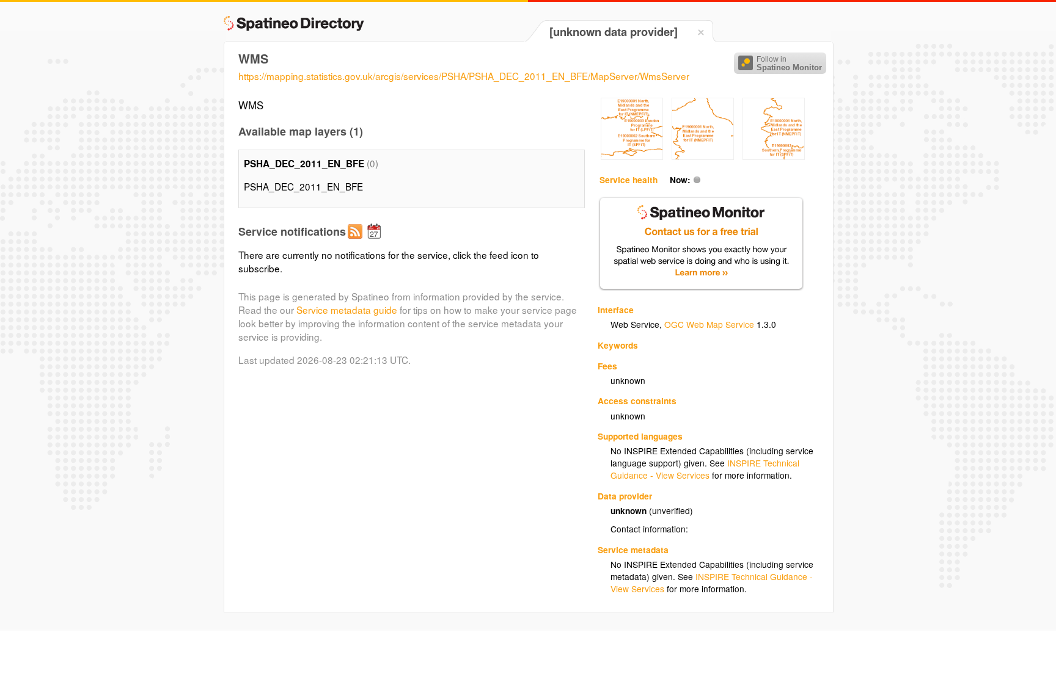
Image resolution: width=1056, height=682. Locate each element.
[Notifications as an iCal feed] (376, 241)
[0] (632, 156)
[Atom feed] (357, 241)
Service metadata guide (346, 309)
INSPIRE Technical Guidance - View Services (704, 469)
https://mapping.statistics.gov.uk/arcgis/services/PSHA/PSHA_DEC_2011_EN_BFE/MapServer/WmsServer (463, 75)
